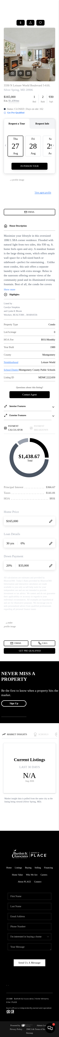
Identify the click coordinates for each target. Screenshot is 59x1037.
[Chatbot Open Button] (50, 1028)
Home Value (17, 875)
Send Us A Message (29, 962)
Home (9, 868)
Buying (28, 868)
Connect (37, 882)
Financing (48, 868)
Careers (44, 875)
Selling (38, 868)
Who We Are (31, 875)
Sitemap (29, 1033)
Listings (18, 868)
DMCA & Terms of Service (37, 1029)
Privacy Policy (16, 1029)
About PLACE (24, 882)
